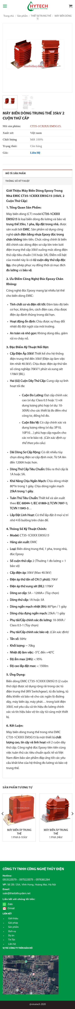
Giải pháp (13, 923)
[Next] (66, 58)
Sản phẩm (22, 16)
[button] (5, 6)
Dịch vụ (12, 931)
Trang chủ (8, 16)
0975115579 (26, 879)
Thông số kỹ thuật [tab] (17, 181)
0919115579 (9, 879)
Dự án (11, 935)
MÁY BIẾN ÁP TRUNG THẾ (19, 834)
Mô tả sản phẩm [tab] (15, 173)
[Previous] (8, 58)
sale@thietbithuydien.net (16, 893)
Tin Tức (11, 940)
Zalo (10, 904)
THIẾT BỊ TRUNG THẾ (41, 16)
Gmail (10, 908)
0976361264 (43, 879)
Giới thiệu (13, 918)
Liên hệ (12, 944)
